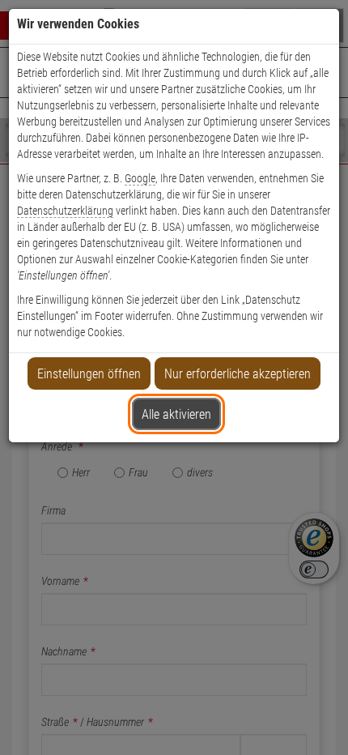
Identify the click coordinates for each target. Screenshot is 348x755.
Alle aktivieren (176, 414)
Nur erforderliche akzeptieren (237, 374)
